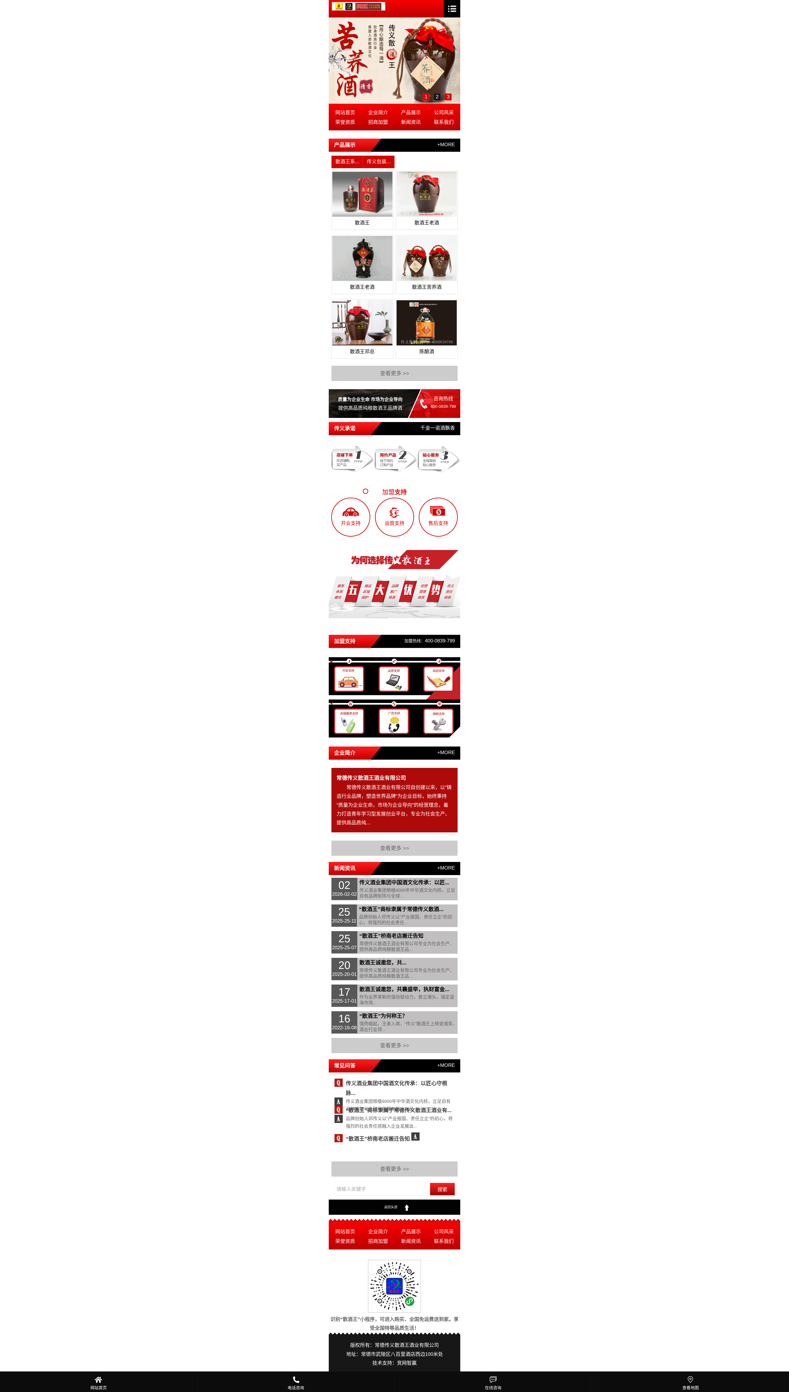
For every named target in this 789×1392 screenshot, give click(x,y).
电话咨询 (296, 1388)
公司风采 (444, 112)
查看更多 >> (394, 373)
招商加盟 (378, 122)
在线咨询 (493, 1388)
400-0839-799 (443, 406)
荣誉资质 (345, 122)
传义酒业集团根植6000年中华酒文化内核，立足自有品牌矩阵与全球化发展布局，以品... (398, 1102)
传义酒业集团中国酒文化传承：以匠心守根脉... (396, 1083)
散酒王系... (347, 161)
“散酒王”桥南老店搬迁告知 (378, 1139)
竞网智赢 (407, 1363)
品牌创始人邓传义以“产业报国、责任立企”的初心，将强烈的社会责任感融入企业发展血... (399, 1119)
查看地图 (690, 1388)
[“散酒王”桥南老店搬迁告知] (417, 1136)
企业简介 (378, 112)
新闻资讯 (411, 122)
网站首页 (345, 112)
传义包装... (379, 161)
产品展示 (411, 112)
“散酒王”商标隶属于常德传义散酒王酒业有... (399, 1110)
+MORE (446, 144)
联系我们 (444, 122)
